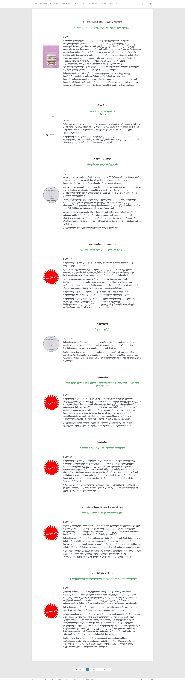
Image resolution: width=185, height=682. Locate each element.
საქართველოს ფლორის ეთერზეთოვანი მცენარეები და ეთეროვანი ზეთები (102, 578)
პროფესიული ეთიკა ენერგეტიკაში (102, 164)
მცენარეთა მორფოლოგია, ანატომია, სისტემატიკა (102, 249)
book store (93, 4)
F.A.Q (84, 4)
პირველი (78, 669)
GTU (152, 680)
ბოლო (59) (106, 669)
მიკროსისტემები (102, 329)
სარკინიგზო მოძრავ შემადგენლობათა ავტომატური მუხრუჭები (102, 27)
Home (35, 4)
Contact (113, 4)
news (103, 4)
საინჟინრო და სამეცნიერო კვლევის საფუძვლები (102, 447)
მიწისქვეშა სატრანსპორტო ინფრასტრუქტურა (102, 512)
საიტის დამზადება (6, 679)
